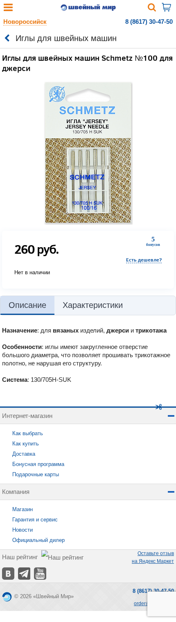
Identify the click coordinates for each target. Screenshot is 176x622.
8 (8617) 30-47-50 (149, 21)
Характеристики (93, 305)
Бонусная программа (38, 464)
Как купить (25, 444)
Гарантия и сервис (35, 519)
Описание (27, 305)
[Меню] (8, 9)
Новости (22, 530)
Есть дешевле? (144, 260)
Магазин (22, 509)
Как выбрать (27, 433)
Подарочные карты (35, 474)
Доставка (23, 454)
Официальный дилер (38, 540)
